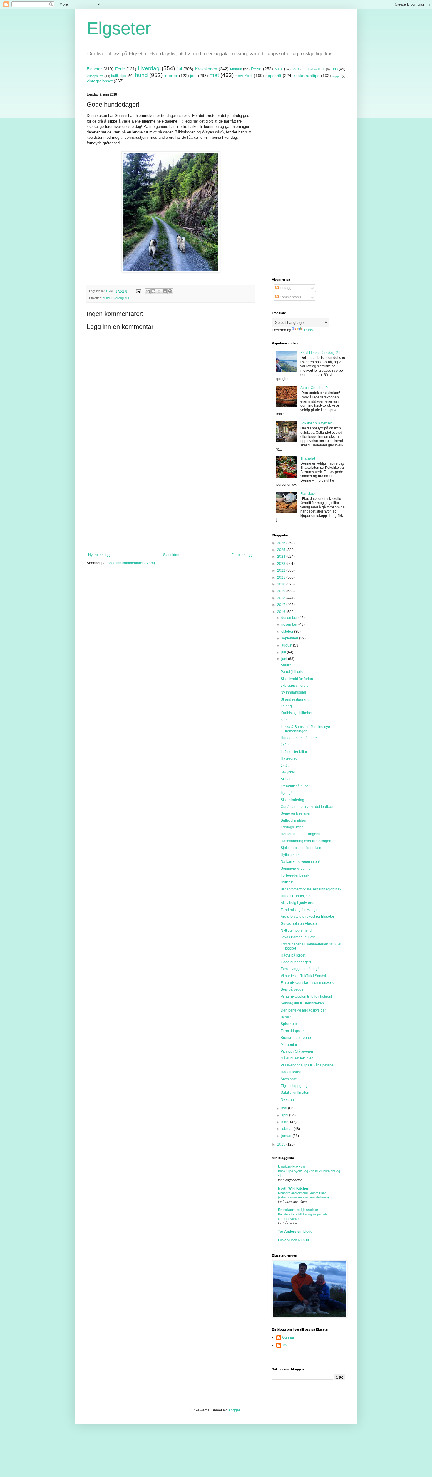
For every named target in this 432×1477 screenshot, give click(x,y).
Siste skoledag (292, 800)
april (285, 1115)
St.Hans (287, 779)
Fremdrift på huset (295, 786)
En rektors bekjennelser (298, 1210)
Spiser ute (289, 1024)
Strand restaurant (294, 699)
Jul (179, 68)
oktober (287, 631)
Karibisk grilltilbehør (296, 713)
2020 (281, 584)
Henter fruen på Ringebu (300, 834)
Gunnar (288, 1337)
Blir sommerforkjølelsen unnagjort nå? (311, 889)
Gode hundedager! (296, 962)
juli (284, 652)
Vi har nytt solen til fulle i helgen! (306, 996)
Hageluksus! (291, 1072)
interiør (171, 75)
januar (286, 1136)
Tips (334, 69)
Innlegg (285, 288)
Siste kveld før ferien (297, 679)
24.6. (285, 765)
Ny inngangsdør (293, 692)
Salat (278, 69)
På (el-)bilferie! (292, 672)
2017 (281, 605)
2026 (281, 543)
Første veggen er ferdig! (300, 969)
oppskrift (273, 75)
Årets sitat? (289, 1079)
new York (244, 75)
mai (284, 1108)
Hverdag (149, 68)
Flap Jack (308, 494)
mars (285, 1122)
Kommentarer (290, 297)
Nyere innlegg (99, 555)
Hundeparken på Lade (299, 738)
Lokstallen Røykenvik (317, 423)
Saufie (286, 665)
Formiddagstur (292, 1031)
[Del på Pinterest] (170, 291)
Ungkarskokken (291, 1167)
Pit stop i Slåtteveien (297, 1051)
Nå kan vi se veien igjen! (300, 862)
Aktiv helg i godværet (297, 903)
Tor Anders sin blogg (295, 1232)
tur (127, 298)
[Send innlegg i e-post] (138, 291)
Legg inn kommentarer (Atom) (131, 563)
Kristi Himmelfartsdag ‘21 (320, 353)
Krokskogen (206, 68)
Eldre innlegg (242, 555)
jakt (193, 75)
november (289, 624)
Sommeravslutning (296, 868)
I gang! (286, 793)
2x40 (285, 745)
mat (214, 75)
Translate (311, 330)
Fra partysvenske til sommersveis (307, 983)
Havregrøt (289, 758)
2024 (281, 557)
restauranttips (306, 75)
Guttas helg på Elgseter (299, 924)
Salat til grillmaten (295, 1093)
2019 (281, 591)
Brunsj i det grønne (296, 1038)
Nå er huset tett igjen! (297, 1058)
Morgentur (289, 1045)
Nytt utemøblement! (296, 930)
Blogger (233, 1410)
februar (287, 1129)
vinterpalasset (100, 80)
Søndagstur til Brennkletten (302, 1003)
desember (289, 618)
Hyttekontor (290, 855)
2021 (281, 577)
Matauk (236, 69)
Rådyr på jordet (293, 955)
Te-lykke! (288, 772)
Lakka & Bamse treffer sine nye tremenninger (305, 729)
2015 (281, 1144)
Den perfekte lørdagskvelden (304, 1010)
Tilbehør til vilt (315, 69)
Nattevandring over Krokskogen (306, 841)
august (287, 645)
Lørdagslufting (292, 827)
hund (141, 75)
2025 (281, 550)
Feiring (286, 706)
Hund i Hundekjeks (296, 896)
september (290, 638)
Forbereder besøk (295, 875)
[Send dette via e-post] (148, 291)
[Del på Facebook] (165, 291)
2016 (281, 612)
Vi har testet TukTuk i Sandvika (305, 976)
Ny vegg (287, 1100)
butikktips (118, 76)
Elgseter (119, 28)
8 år (284, 720)
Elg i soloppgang (294, 1086)
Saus (295, 69)
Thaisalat (307, 458)
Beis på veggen (293, 989)
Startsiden (171, 555)
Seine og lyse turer (296, 813)
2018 (281, 598)
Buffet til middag (293, 820)
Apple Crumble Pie (315, 388)
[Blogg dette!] (153, 291)
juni (284, 659)
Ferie (120, 68)
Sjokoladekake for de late (301, 848)
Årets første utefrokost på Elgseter (307, 917)
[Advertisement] (170, 504)
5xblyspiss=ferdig (295, 686)
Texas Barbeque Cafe (298, 937)
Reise (256, 68)
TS (284, 1345)
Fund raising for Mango (299, 910)
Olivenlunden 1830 (293, 1240)
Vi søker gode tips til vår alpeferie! (307, 1065)
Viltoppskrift (95, 76)
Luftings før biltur (294, 752)
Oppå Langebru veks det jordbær (307, 807)
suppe (336, 76)
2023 (281, 564)
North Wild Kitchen (293, 1188)
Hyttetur (287, 882)
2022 (281, 570)
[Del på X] (159, 291)
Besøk (286, 1017)
